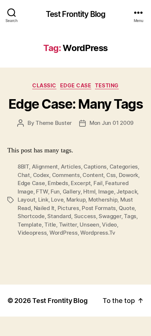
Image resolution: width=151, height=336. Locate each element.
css (111, 174)
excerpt (81, 183)
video (109, 224)
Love (57, 199)
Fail (98, 183)
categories (124, 166)
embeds (58, 183)
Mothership (102, 199)
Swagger (110, 216)
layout (26, 199)
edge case (31, 183)
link (43, 199)
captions (95, 166)
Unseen (89, 224)
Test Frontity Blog (75, 14)
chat (24, 174)
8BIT (23, 166)
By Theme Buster (49, 122)
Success (85, 216)
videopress (32, 232)
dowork (128, 174)
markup (75, 199)
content (92, 174)
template (30, 224)
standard (59, 216)
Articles (71, 166)
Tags (130, 216)
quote (127, 208)
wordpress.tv (97, 232)
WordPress (63, 232)
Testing (107, 85)
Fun (55, 191)
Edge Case (76, 85)
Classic (44, 85)
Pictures (68, 208)
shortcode (31, 216)
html (89, 191)
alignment (45, 166)
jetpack (127, 191)
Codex (41, 174)
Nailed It (44, 208)
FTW (42, 191)
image (106, 191)
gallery (72, 191)
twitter (68, 224)
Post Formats (99, 208)
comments (66, 174)
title (50, 224)
